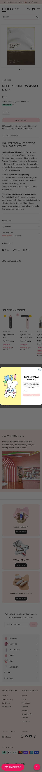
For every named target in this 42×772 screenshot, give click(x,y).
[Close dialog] (39, 369)
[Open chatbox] (37, 767)
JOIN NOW (31, 395)
